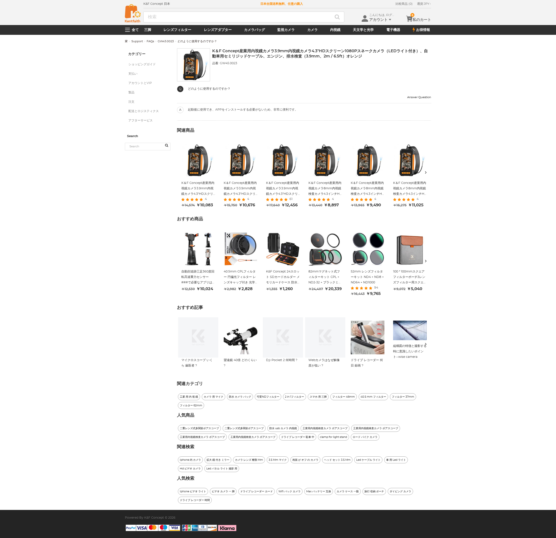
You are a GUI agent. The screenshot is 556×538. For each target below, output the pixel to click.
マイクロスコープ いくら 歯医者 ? (197, 363)
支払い (132, 73)
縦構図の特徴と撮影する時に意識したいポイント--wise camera (410, 351)
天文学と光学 (363, 30)
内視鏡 (335, 30)
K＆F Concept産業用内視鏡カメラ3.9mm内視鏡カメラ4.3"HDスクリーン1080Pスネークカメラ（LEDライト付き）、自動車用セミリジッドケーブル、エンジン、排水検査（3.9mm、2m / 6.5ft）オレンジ (198, 189)
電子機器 (393, 30)
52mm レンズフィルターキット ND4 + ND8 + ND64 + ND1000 (367, 277)
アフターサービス (140, 120)
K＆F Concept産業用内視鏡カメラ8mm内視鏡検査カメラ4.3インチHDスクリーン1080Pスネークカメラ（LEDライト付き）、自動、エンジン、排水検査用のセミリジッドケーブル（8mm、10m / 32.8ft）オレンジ (410, 189)
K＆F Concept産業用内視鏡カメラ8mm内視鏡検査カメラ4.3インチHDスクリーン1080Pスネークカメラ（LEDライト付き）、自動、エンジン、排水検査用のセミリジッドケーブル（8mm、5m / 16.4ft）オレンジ (367, 189)
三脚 (147, 30)
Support (137, 41)
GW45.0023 (166, 41)
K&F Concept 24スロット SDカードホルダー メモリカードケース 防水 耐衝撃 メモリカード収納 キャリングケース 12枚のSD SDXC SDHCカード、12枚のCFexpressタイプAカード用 (283, 277)
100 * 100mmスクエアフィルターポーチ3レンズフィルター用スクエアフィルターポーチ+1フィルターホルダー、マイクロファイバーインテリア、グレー (410, 277)
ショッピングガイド (142, 64)
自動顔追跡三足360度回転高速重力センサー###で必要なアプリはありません (197, 277)
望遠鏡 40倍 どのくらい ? (240, 363)
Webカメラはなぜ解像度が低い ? (324, 363)
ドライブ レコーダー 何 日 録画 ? (367, 363)
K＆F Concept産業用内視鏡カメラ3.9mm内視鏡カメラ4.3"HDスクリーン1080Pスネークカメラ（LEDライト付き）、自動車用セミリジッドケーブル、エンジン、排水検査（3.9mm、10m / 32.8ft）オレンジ (283, 189)
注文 (131, 101)
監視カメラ (286, 30)
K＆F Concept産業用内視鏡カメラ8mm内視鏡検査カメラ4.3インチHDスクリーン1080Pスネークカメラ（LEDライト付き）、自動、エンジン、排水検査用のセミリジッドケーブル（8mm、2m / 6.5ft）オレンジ (325, 189)
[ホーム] (133, 13)
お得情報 (423, 30)
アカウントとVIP (140, 83)
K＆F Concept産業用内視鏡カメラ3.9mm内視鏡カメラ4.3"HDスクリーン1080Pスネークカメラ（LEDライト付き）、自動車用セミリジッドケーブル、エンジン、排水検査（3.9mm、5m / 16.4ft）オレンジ (240, 189)
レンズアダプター (218, 30)
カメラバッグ (254, 30)
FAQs (150, 41)
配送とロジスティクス (143, 111)
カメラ (312, 30)
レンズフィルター (177, 30)
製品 (131, 92)
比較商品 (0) (404, 3)
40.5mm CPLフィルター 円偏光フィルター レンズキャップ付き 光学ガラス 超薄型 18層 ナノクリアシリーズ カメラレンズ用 (240, 277)
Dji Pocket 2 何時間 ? (281, 360)
